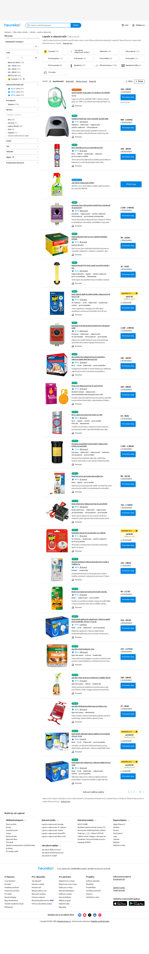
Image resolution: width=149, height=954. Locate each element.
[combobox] (48, 25)
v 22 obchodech (126, 210)
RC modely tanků (12, 851)
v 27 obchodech (126, 594)
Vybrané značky (49, 820)
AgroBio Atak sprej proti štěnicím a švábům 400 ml (91, 678)
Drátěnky (9, 848)
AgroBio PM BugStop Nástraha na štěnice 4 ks (89, 706)
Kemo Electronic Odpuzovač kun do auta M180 (89, 504)
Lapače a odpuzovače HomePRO (53, 833)
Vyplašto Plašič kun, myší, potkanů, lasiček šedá (90, 119)
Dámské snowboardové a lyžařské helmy (20, 845)
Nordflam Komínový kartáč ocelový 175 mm (92, 827)
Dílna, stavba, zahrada (20, 32)
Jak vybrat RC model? (49, 856)
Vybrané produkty (86, 820)
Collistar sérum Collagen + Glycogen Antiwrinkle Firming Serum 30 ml (92, 836)
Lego (115, 836)
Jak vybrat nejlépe (50, 845)
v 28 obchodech (126, 240)
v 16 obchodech (126, 122)
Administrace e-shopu (67, 881)
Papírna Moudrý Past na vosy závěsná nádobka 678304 (89, 238)
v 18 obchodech (126, 479)
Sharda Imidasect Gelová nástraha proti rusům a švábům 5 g (90, 563)
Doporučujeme (119, 820)
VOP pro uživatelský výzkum (42, 904)
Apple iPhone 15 (119, 824)
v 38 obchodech (126, 269)
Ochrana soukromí (38, 897)
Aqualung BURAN (84, 842)
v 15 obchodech (126, 449)
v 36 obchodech (126, 361)
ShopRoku (89, 884)
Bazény (116, 830)
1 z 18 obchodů (126, 302)
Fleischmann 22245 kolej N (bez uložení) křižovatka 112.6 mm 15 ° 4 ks (92, 830)
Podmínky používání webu (100, 921)
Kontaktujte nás (119, 879)
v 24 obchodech (126, 623)
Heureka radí (36, 887)
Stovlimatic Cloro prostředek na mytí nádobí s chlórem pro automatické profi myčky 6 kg (92, 839)
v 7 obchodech (126, 565)
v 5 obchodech (126, 92)
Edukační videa (64, 904)
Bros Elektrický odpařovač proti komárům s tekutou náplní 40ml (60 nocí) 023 (88, 358)
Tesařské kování (12, 830)
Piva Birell (9, 842)
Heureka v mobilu (38, 884)
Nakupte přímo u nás (39, 891)
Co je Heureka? (9, 881)
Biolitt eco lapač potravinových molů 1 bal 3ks (89, 592)
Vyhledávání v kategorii (14, 42)
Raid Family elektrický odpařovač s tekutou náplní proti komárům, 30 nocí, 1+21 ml (91, 620)
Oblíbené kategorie (14, 820)
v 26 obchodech (126, 507)
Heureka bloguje (10, 897)
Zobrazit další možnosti (16, 136)
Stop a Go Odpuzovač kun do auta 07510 (87, 386)
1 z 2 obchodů (125, 771)
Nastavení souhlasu (39, 894)
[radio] (6, 89)
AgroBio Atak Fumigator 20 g (83, 649)
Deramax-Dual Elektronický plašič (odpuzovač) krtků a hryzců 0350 (90, 445)
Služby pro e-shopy (66, 887)
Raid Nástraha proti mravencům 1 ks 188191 (88, 533)
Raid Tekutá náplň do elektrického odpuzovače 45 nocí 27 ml (91, 295)
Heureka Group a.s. (64, 921)
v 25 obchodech (126, 418)
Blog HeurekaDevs (11, 900)
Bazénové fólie (11, 836)
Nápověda (62, 907)
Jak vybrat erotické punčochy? (53, 853)
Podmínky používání (11, 887)
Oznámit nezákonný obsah (14, 904)
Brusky (8, 827)
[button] (19, 46)
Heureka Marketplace (66, 891)
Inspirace (89, 894)
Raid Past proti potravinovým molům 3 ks (87, 476)
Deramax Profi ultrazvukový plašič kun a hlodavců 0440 (91, 327)
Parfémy (116, 827)
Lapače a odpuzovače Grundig (52, 824)
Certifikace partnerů (93, 891)
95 (140, 792)
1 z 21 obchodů (126, 540)
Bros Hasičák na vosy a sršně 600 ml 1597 (87, 148)
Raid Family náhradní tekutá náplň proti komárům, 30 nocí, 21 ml (91, 735)
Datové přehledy (65, 897)
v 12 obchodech (126, 330)
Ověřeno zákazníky (93, 881)
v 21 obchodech (126, 680)
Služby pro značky (65, 894)
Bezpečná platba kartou (40, 900)
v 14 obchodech (126, 389)
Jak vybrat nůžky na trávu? (51, 850)
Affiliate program (65, 900)
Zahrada (32, 32)
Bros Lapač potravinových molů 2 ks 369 (87, 415)
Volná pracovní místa (11, 891)
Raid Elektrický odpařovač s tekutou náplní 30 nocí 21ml (91, 763)
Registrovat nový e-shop (68, 884)
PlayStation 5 (118, 833)
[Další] (144, 792)
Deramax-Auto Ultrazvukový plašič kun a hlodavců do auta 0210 (91, 206)
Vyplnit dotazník (119, 890)
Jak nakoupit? (37, 881)
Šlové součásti (11, 824)
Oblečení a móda (119, 845)
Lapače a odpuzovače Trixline (52, 830)
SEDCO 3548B (83, 824)
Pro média (8, 894)
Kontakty (7, 884)
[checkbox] (6, 63)
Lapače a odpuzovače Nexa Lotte (54, 836)
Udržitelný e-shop (92, 897)
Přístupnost (8, 907)
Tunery (8, 833)
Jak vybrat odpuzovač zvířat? (83, 183)
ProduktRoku (91, 887)
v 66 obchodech (126, 151)
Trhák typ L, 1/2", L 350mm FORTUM (90, 833)
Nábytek (116, 842)
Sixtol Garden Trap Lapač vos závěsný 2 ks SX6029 (91, 93)
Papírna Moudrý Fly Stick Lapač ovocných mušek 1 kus (91, 266)
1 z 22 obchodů (126, 741)
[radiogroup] (22, 92)
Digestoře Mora (11, 839)
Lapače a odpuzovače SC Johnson (54, 827)
